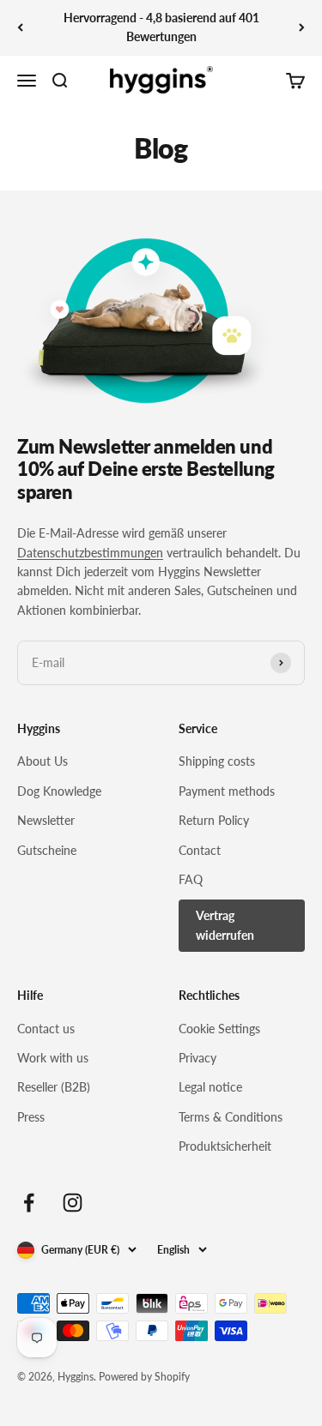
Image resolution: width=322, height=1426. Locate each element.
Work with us (52, 1057)
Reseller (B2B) (53, 1087)
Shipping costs (217, 761)
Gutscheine (46, 850)
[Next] (302, 28)
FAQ (191, 879)
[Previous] (20, 28)
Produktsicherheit (225, 1146)
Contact (200, 850)
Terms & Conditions (231, 1117)
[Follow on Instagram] (72, 1202)
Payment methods (227, 791)
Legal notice (210, 1087)
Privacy (197, 1057)
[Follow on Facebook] (28, 1202)
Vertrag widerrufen (225, 925)
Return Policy (214, 820)
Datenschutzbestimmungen (90, 552)
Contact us (46, 1028)
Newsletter (46, 820)
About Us (42, 761)
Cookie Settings (219, 1028)
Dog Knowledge (59, 791)
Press (31, 1117)
